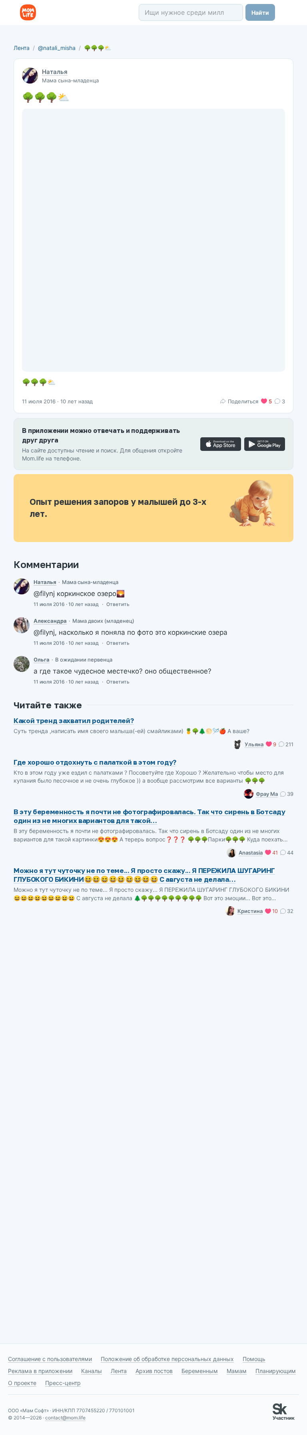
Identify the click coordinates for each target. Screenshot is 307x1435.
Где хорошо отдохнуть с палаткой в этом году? (95, 762)
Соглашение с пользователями (50, 1358)
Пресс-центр (63, 1382)
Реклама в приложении (40, 1370)
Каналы (91, 1370)
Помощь (254, 1358)
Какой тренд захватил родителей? (74, 720)
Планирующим (275, 1370)
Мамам (237, 1370)
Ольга (42, 659)
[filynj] (22, 664)
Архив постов (154, 1370)
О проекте (22, 1382)
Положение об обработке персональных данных (167, 1358)
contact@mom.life (65, 1418)
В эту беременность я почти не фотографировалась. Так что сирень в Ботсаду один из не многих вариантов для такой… (149, 816)
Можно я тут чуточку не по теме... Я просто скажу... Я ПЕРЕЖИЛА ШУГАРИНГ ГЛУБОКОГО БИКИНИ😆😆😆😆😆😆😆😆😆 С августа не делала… (144, 874)
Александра (50, 621)
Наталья (55, 72)
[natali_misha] (22, 586)
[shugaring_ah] (22, 625)
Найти (260, 12)
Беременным (199, 1370)
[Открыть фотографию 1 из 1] (153, 240)
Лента (22, 47)
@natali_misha (57, 47)
